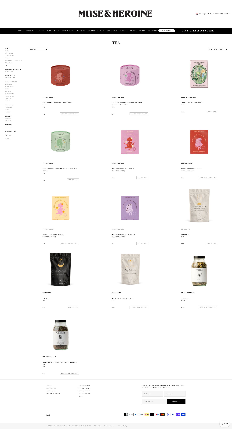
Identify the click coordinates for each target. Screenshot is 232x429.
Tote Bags (8, 98)
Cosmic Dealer (49, 97)
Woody (7, 112)
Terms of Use (109, 426)
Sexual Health (68, 30)
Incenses (8, 124)
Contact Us (51, 388)
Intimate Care (10, 75)
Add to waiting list (69, 114)
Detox (7, 48)
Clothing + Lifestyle (96, 30)
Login (204, 13)
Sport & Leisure (11, 82)
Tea (6, 65)
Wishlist (218, 13)
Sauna (7, 139)
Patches (8, 135)
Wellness (81, 30)
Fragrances (9, 105)
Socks (7, 101)
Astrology (9, 71)
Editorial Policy (53, 393)
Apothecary (112, 30)
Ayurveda (123, 30)
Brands (142, 30)
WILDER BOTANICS (188, 292)
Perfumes (8, 107)
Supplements (9, 55)
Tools (7, 58)
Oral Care (8, 63)
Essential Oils (10, 131)
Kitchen (133, 30)
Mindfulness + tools (13, 69)
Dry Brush (9, 53)
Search (226, 13)
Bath (6, 51)
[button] (198, 14)
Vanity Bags (9, 96)
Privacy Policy (84, 393)
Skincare (30, 30)
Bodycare (40, 30)
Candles (8, 116)
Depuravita (185, 229)
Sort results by (216, 49)
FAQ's (80, 396)
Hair (49, 30)
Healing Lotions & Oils (13, 60)
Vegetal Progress (188, 97)
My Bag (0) (210, 13)
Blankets (8, 84)
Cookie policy (83, 391)
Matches (8, 120)
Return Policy (84, 385)
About (49, 385)
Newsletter (51, 391)
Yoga (7, 89)
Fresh (7, 109)
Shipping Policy (84, 388)
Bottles (8, 91)
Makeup (57, 30)
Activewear (9, 86)
